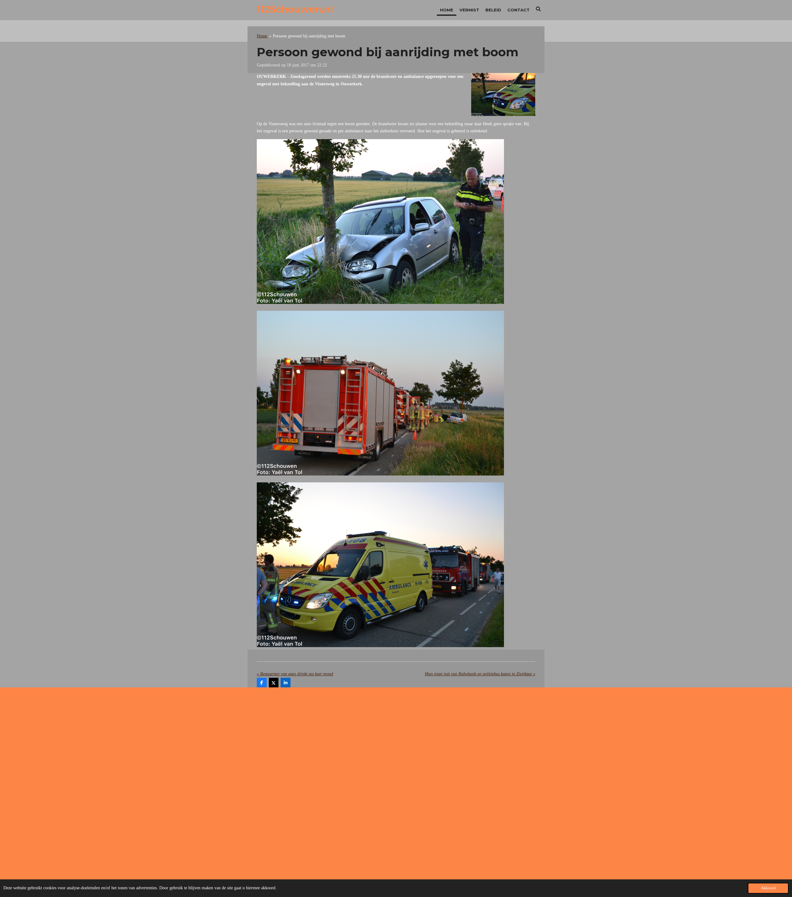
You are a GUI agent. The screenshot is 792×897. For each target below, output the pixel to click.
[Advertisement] (396, 741)
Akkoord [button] (768, 888)
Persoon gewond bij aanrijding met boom (309, 36)
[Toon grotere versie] (503, 94)
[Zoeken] (538, 9)
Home (262, 36)
